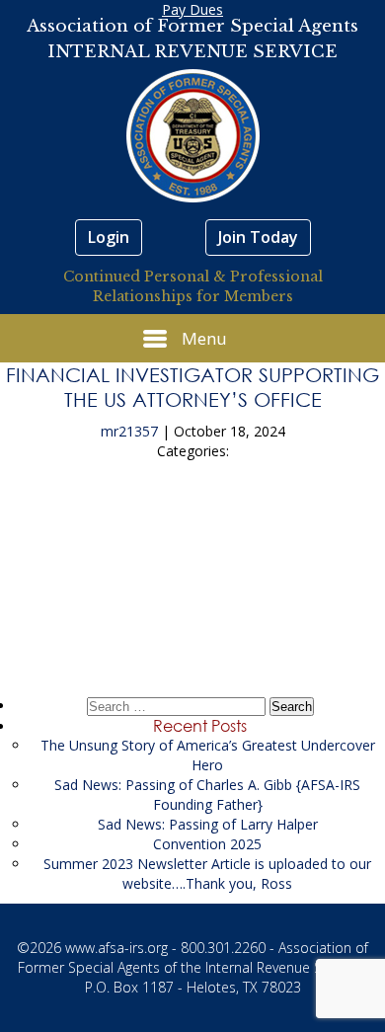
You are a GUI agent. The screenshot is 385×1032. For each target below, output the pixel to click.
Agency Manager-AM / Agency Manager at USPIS (193, 609)
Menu (204, 338)
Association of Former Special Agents (192, 26)
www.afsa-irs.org (116, 947)
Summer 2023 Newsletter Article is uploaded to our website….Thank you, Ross (207, 873)
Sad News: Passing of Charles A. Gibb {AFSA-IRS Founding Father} (207, 794)
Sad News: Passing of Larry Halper (208, 824)
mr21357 (129, 431)
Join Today (258, 237)
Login (108, 237)
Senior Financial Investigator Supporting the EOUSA (192, 534)
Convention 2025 (207, 843)
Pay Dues (192, 9)
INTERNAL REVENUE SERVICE (192, 51)
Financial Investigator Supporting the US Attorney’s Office (192, 386)
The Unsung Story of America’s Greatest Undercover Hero (207, 755)
